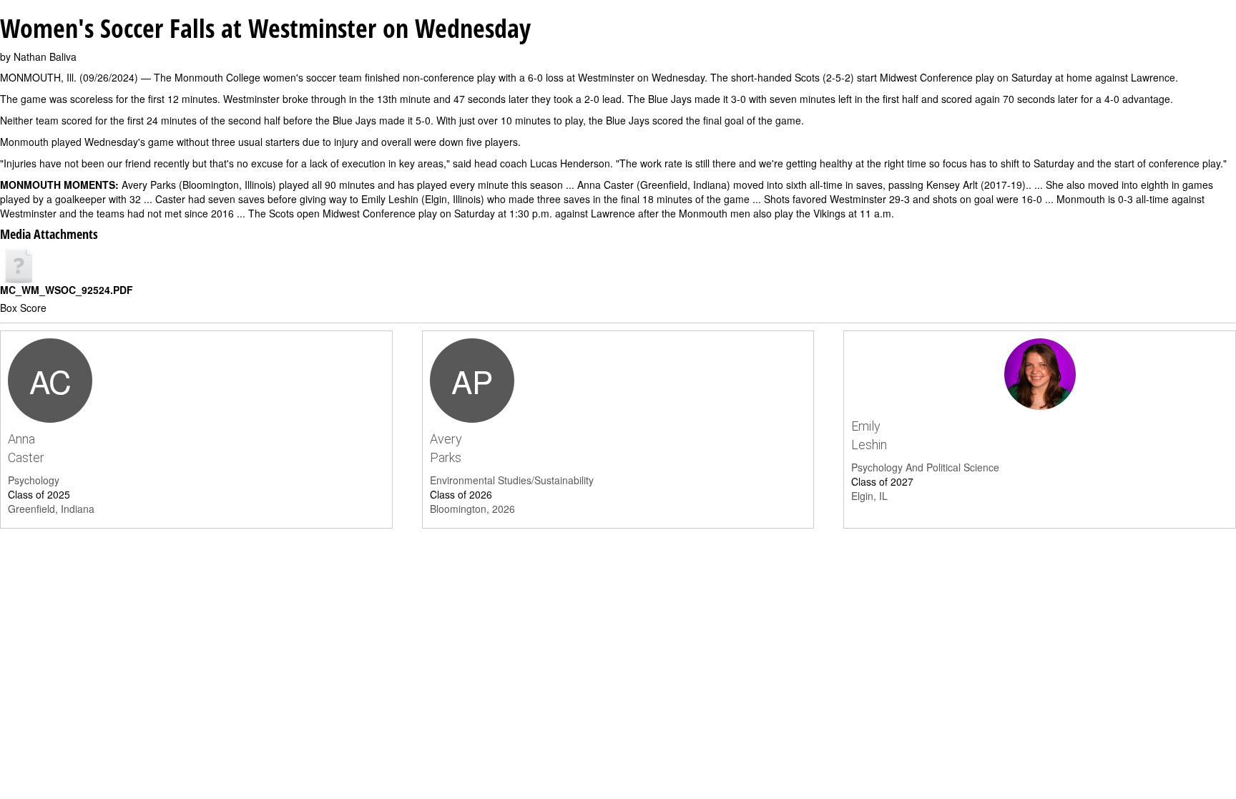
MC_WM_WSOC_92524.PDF (66, 290)
